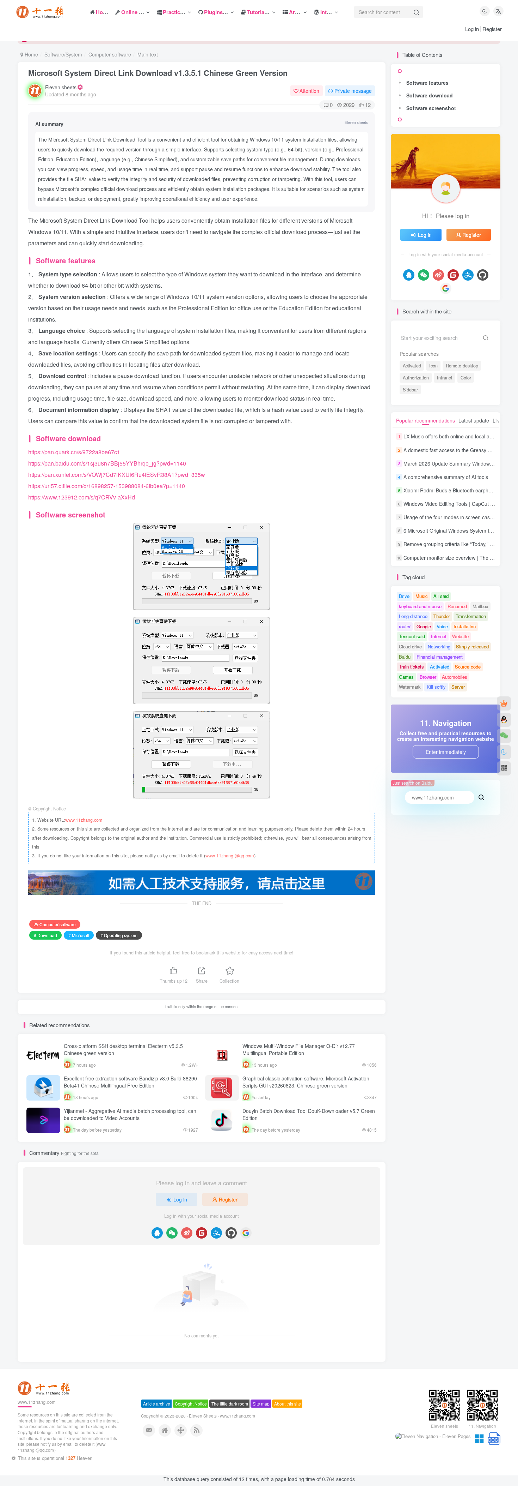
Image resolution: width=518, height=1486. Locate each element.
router (405, 626)
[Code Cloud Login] (201, 1233)
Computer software (109, 54)
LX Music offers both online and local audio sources (460, 436)
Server (458, 686)
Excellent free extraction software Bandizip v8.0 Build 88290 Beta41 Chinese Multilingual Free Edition (130, 1082)
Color (466, 378)
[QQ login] (157, 1233)
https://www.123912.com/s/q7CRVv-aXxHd (81, 497)
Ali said (441, 596)
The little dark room (229, 1417)
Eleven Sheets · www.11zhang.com (222, 1429)
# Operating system (118, 935)
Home (30, 54)
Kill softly (436, 686)
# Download (45, 935)
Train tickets (411, 666)
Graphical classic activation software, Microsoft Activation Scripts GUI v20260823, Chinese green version (305, 1082)
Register (492, 28)
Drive (404, 596)
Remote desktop (462, 365)
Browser (428, 676)
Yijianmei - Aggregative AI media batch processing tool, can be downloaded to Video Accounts (130, 1114)
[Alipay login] (216, 1233)
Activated (412, 365)
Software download (429, 95)
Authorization (416, 378)
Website (460, 636)
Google (424, 626)
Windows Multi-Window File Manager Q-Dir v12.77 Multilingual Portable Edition (298, 1049)
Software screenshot (431, 108)
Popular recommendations (425, 420)
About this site (287, 1417)
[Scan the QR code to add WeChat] (504, 736)
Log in (472, 28)
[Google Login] (246, 1233)
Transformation (471, 616)
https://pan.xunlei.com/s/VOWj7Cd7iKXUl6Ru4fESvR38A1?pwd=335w (116, 475)
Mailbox (480, 606)
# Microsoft (78, 935)
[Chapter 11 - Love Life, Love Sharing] (45, 1400)
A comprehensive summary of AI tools (445, 476)
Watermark (410, 686)
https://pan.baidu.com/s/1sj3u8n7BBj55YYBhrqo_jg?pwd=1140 (107, 463)
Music (421, 596)
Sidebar (410, 390)
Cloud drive (410, 646)
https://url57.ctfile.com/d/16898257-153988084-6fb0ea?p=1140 (106, 486)
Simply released (472, 646)
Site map (261, 1417)
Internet (438, 636)
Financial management (440, 656)
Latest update (473, 420)
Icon (433, 365)
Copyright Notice (191, 1417)
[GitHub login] (231, 1233)
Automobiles (454, 676)
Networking (439, 646)
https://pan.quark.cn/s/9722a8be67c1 (74, 452)
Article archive (156, 1417)
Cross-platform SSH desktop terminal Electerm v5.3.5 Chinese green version (123, 1049)
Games (406, 676)
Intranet (444, 378)
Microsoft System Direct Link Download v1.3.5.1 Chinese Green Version (158, 72)
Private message (353, 90)
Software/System (63, 54)
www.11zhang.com (83, 820)
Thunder (441, 616)
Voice (442, 626)
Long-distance (413, 616)
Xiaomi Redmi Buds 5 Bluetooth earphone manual (459, 490)
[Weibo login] (186, 1233)
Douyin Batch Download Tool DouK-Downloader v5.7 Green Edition (308, 1114)
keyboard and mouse (420, 606)
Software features (427, 82)
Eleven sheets (60, 87)
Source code (468, 666)
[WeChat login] (172, 1233)
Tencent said (412, 636)
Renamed (457, 606)
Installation (465, 626)
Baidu (405, 656)
